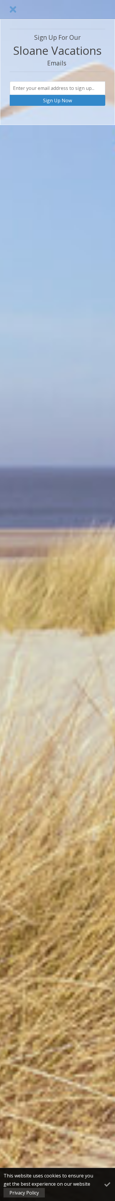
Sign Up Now (57, 100)
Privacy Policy (24, 1193)
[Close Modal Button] (13, 9)
